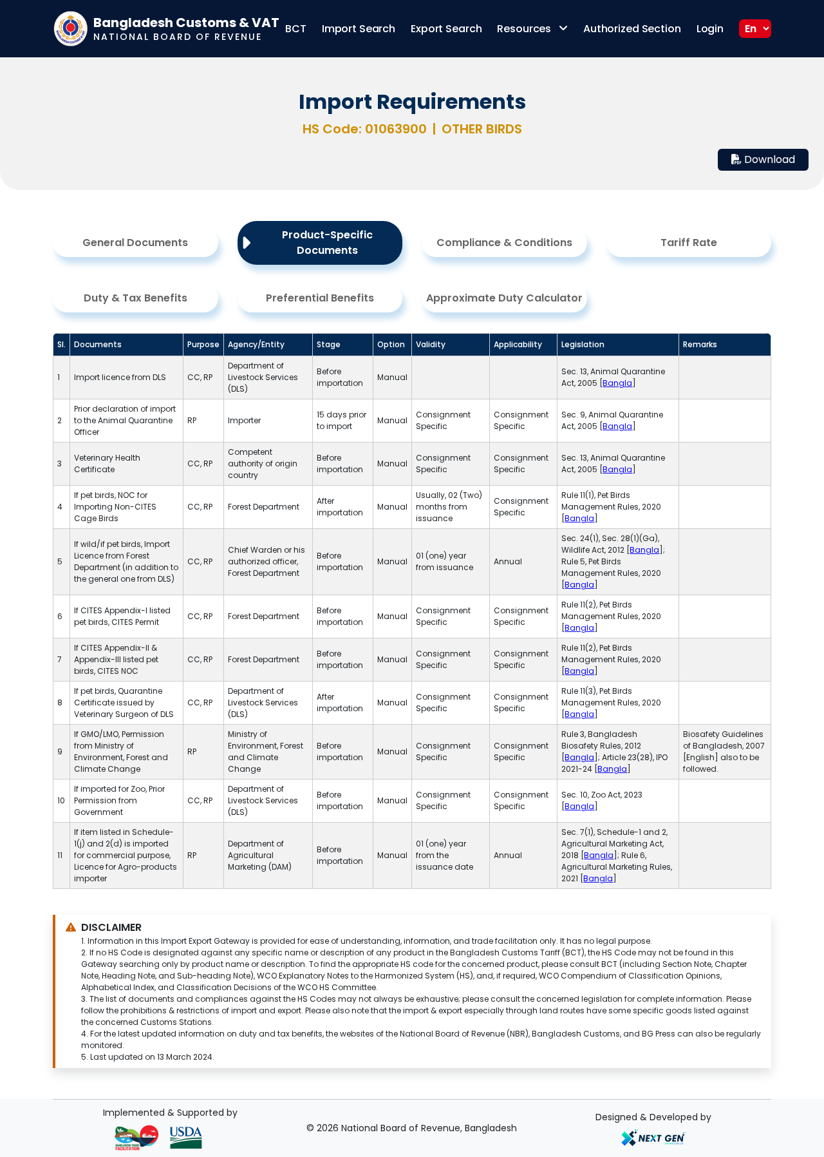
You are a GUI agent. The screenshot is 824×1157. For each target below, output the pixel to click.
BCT (295, 28)
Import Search (358, 28)
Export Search (446, 28)
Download (768, 159)
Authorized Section (632, 28)
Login (710, 28)
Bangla (617, 383)
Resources (525, 28)
